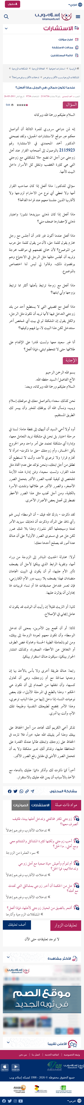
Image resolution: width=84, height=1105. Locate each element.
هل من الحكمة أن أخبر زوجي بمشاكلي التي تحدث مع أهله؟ (43, 888)
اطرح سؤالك (66, 39)
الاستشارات (58, 28)
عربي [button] (73, 4)
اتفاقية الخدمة (52, 1054)
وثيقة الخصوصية (72, 1054)
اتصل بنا (36, 1054)
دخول (11, 4)
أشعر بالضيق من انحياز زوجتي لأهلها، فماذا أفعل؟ (39, 908)
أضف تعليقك (17, 925)
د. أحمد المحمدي (68, 96)
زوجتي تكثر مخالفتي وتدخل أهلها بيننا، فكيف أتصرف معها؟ (45, 821)
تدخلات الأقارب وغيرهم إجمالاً (27, 830)
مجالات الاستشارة (62, 47)
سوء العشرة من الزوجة (21, 853)
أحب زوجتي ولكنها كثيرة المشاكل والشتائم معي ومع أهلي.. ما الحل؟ (44, 844)
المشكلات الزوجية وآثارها (23, 914)
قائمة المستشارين (62, 55)
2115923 (67, 151)
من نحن (23, 1054)
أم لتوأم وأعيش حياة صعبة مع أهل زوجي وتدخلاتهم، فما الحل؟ (48, 866)
